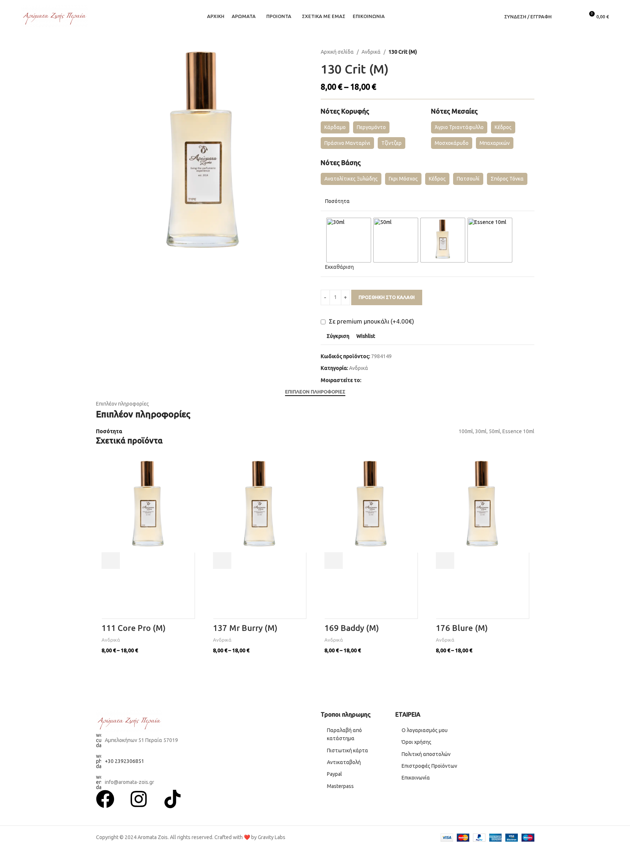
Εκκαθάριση (339, 267)
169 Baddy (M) (351, 627)
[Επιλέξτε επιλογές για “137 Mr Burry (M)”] (222, 560)
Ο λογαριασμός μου (425, 730)
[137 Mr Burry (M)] (259, 505)
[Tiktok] (172, 799)
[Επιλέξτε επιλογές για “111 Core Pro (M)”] (111, 560)
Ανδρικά (371, 52)
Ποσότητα (337, 201)
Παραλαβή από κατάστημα (344, 734)
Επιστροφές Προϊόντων (429, 766)
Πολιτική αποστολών (426, 754)
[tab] (315, 392)
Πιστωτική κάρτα (347, 750)
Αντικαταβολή (344, 762)
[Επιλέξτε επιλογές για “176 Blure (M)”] (445, 560)
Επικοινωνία (416, 778)
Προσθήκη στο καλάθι (387, 297)
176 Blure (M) (462, 627)
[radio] (349, 240)
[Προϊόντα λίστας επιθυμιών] (575, 16)
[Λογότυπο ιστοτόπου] (54, 16)
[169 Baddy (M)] (370, 505)
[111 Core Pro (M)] (148, 505)
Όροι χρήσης (417, 742)
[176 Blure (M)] (482, 505)
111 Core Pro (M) (133, 627)
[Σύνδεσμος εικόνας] (129, 721)
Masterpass (340, 786)
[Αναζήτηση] (562, 16)
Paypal (334, 774)
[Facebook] (105, 799)
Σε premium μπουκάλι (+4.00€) (370, 321)
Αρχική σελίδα (337, 52)
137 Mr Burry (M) (245, 627)
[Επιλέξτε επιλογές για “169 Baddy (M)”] (333, 560)
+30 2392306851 (124, 761)
